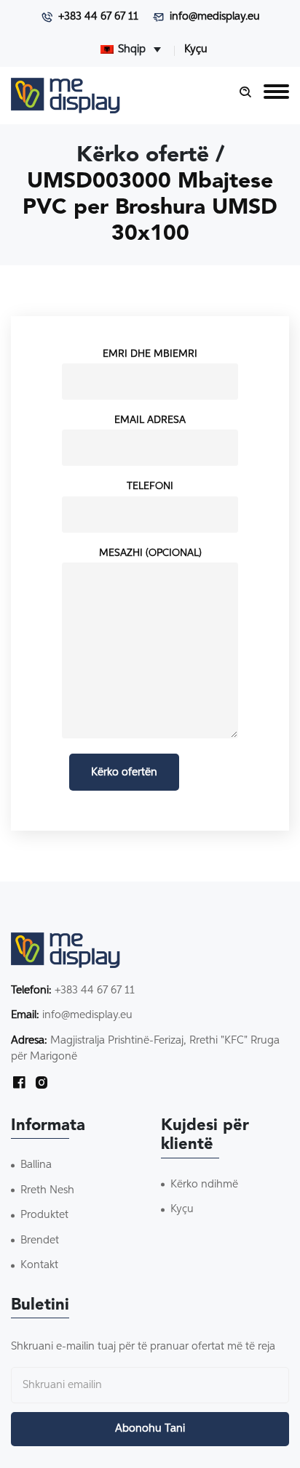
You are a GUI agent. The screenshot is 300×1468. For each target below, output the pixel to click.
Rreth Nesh (47, 1190)
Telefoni (150, 486)
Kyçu (196, 49)
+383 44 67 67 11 (98, 16)
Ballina (36, 1164)
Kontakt (39, 1264)
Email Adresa (150, 420)
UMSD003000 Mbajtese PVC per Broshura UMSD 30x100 (150, 208)
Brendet (39, 1240)
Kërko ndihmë (204, 1184)
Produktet (44, 1214)
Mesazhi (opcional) (150, 553)
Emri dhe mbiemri (150, 354)
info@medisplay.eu (215, 16)
